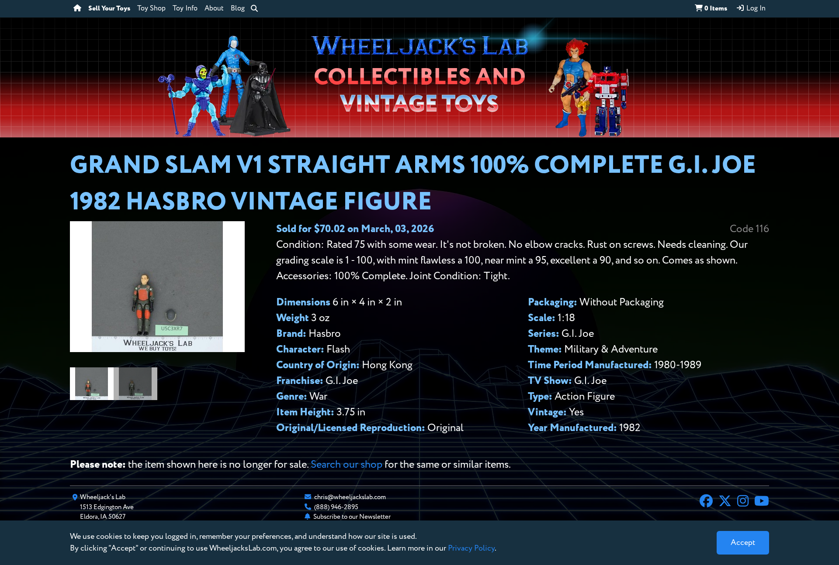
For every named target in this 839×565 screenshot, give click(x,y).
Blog (238, 8)
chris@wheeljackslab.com (350, 497)
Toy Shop (151, 8)
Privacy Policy (471, 548)
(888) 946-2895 (336, 507)
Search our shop (346, 464)
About (214, 8)
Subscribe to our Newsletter (352, 517)
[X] (725, 502)
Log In (755, 8)
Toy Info (185, 8)
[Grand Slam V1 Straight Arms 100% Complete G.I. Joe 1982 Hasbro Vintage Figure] (157, 349)
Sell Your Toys (109, 8)
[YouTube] (761, 502)
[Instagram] (743, 502)
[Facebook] (706, 502)
